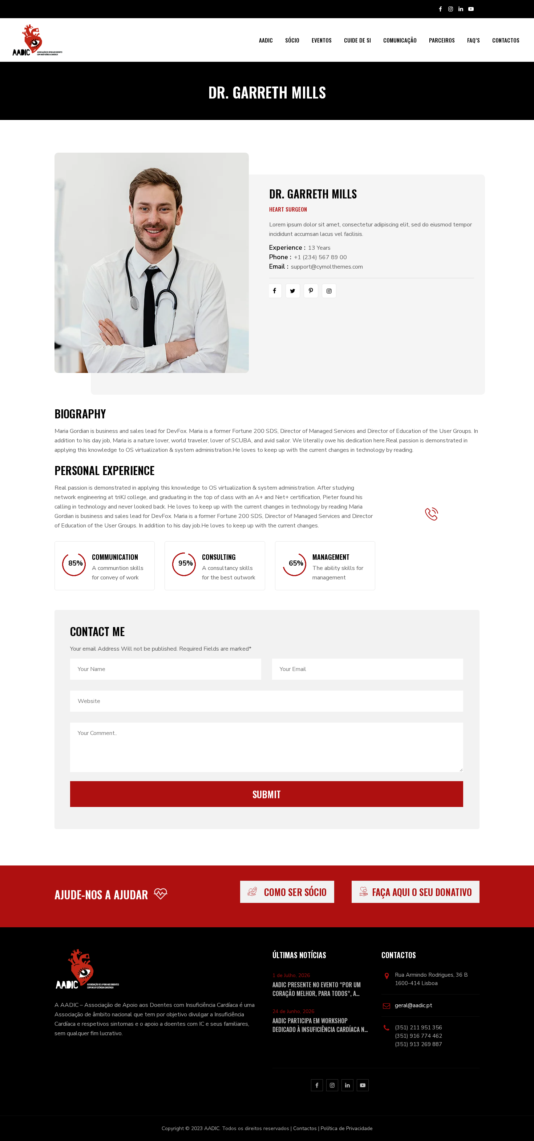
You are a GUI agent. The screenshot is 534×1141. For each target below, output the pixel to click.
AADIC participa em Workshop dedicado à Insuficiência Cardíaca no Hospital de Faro (320, 1025)
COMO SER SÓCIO (295, 892)
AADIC (266, 40)
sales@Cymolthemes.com (440, 573)
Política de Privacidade (347, 1128)
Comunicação (400, 40)
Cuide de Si (357, 40)
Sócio (292, 40)
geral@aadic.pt (413, 1005)
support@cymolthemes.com (327, 267)
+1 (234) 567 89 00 (320, 257)
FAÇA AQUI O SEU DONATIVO (422, 892)
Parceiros (442, 40)
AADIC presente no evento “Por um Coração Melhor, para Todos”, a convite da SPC (316, 989)
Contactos (505, 40)
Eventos (322, 40)
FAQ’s (473, 40)
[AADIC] (37, 40)
